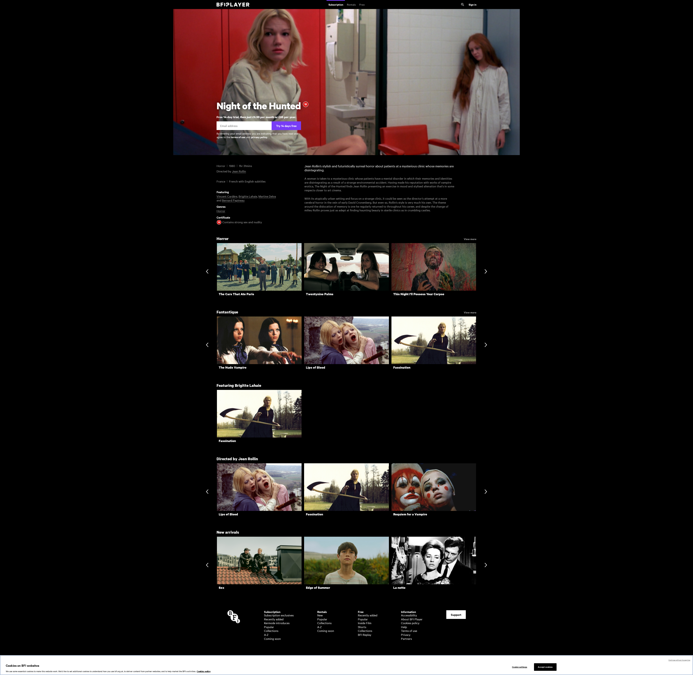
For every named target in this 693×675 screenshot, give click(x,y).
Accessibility (409, 615)
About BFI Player (411, 619)
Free (362, 4)
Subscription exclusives (279, 615)
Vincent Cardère (227, 196)
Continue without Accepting (679, 660)
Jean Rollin (239, 171)
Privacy (405, 635)
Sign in (472, 4)
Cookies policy (410, 623)
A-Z (266, 635)
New (320, 615)
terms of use (238, 137)
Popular (269, 627)
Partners (406, 639)
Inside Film (364, 623)
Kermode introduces (276, 623)
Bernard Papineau (233, 200)
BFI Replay (364, 635)
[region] (346, 665)
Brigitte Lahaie (248, 196)
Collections (271, 631)
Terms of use (409, 631)
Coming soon (272, 639)
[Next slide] (485, 272)
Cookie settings (519, 666)
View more (470, 239)
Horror (221, 211)
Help (404, 627)
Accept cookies (545, 666)
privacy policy (259, 137)
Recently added (274, 619)
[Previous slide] (207, 272)
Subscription (335, 4)
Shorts (362, 627)
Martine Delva (267, 196)
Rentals (351, 4)
